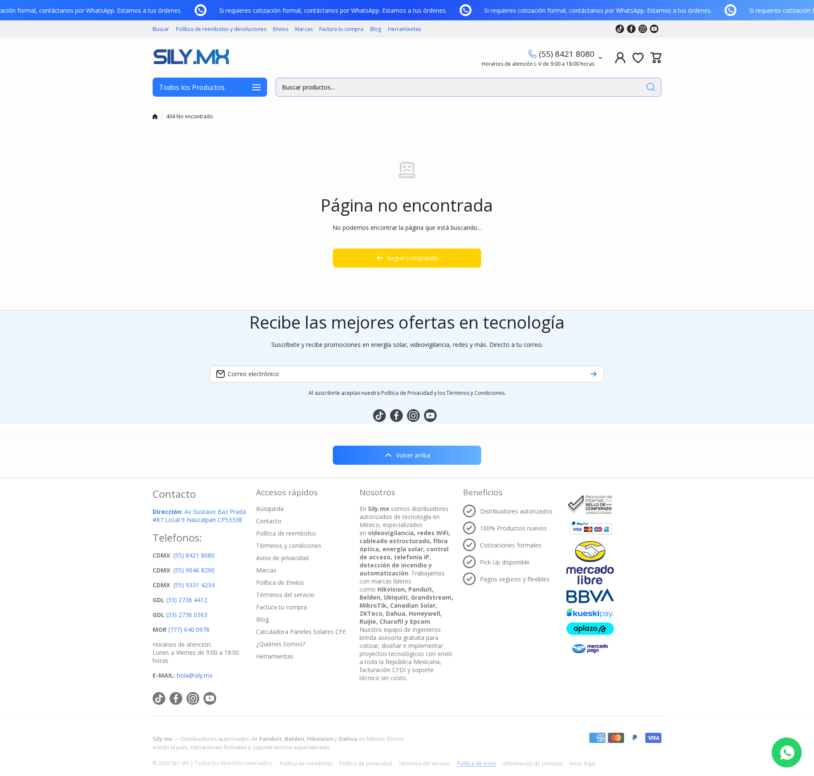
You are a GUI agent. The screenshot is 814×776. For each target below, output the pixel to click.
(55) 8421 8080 (566, 53)
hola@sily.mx (193, 675)
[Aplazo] (590, 628)
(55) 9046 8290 (194, 570)
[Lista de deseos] (638, 57)
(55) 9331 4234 (194, 585)
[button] (655, 57)
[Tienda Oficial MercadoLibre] (590, 562)
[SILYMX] (191, 57)
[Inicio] (155, 116)
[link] (203, 10)
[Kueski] (590, 613)
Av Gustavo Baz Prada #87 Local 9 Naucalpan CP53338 (199, 516)
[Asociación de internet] (590, 505)
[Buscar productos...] (650, 87)
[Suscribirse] (593, 374)
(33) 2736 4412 (186, 600)
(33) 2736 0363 (186, 615)
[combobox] (468, 87)
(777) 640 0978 (188, 629)
